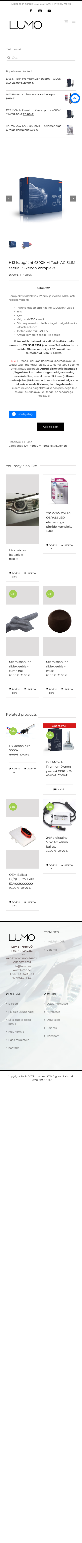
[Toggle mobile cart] (66, 21)
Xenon (62, 445)
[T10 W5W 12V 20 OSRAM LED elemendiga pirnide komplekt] (59, 491)
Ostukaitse (54, 1019)
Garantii (52, 949)
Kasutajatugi (25, 414)
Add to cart (51, 427)
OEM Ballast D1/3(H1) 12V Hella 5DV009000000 (21, 879)
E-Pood (13, 1003)
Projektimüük (56, 941)
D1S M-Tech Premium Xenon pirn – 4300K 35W (59, 766)
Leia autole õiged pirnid (19, 1021)
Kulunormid (16, 1031)
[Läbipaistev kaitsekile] (22, 509)
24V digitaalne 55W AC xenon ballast (57, 842)
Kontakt (13, 1047)
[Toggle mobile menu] (74, 21)
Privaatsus (53, 1011)
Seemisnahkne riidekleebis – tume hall (20, 666)
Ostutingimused (57, 1003)
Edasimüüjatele (18, 1039)
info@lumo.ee (62, 3)
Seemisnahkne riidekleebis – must (57, 666)
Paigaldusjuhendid (21, 1011)
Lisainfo (31, 572)
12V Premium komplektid (40, 445)
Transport (53, 1035)
